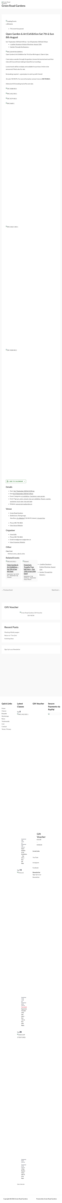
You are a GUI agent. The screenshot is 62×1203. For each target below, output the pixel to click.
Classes (4, 711)
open (21, 501)
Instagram (36, 862)
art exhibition (25, 496)
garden (48, 499)
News (3, 719)
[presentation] (11, 561)
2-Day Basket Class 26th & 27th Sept (23, 1173)
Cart (3, 724)
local (18, 501)
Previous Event (7, 590)
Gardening (33, 496)
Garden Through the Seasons (19, 47)
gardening (13, 501)
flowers (43, 499)
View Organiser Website (17, 542)
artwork (25, 499)
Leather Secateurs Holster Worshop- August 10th (26, 44)
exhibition (37, 499)
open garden (41, 496)
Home (3, 708)
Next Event (56, 590)
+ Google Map (40, 518)
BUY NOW (31, 615)
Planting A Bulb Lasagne (11, 632)
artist (21, 499)
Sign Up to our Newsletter (12, 649)
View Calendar (21, 1184)
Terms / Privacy (6, 729)
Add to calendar (16, 481)
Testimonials (5, 721)
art (18, 499)
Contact (4, 726)
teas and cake (28, 501)
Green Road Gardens (13, 5)
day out (31, 499)
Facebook (36, 868)
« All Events (9, 24)
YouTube (35, 857)
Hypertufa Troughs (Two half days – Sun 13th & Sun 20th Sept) (30, 569)
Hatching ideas (9, 638)
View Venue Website (16, 525)
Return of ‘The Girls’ (10, 635)
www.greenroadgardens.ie (24, 504)
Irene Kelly (13, 534)
